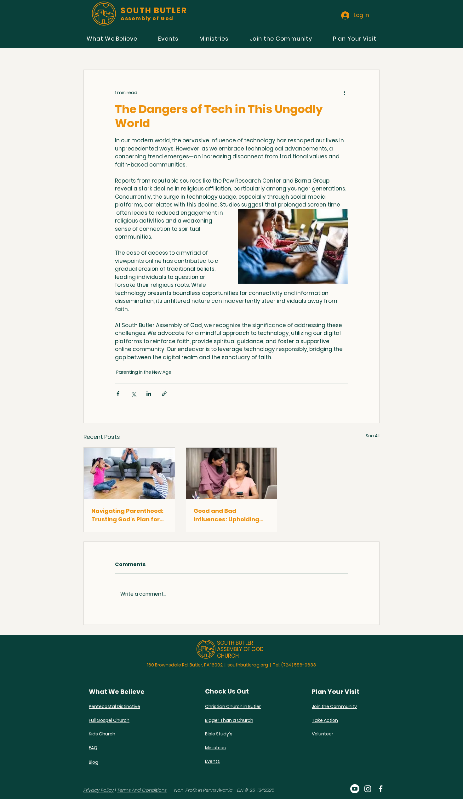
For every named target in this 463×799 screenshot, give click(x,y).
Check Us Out (227, 691)
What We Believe (117, 691)
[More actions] (344, 92)
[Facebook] (380, 788)
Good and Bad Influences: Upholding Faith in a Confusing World (226, 515)
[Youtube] (354, 788)
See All (373, 436)
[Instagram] (367, 788)
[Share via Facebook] (118, 394)
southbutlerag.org (247, 665)
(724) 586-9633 (298, 665)
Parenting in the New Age (143, 372)
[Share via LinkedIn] (149, 394)
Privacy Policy (98, 790)
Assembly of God (147, 18)
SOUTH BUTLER (154, 10)
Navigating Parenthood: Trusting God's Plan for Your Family (127, 515)
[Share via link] (164, 394)
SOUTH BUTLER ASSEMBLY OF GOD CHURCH (240, 649)
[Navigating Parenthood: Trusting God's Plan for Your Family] (129, 473)
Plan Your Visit (335, 691)
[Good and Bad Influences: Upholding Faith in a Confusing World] (231, 473)
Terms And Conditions (142, 790)
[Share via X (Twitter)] (133, 394)
